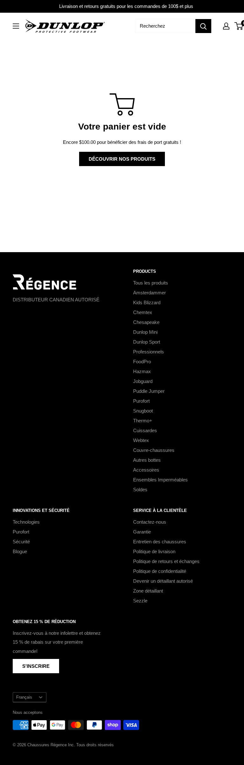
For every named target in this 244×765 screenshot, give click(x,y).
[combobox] (165, 26)
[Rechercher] (203, 26)
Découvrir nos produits (122, 159)
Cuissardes (145, 430)
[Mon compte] (226, 26)
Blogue (20, 551)
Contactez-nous (149, 522)
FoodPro (142, 361)
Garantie (142, 531)
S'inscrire (36, 666)
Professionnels (148, 351)
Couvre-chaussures (153, 450)
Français (24, 697)
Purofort (141, 401)
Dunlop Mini (145, 332)
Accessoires (146, 470)
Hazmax (142, 371)
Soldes (140, 489)
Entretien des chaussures (159, 541)
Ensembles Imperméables (160, 479)
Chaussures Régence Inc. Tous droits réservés (70, 744)
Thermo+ (142, 420)
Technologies (26, 522)
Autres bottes (147, 460)
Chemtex (142, 312)
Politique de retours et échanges (166, 561)
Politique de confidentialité (159, 571)
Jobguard (142, 381)
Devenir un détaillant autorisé (163, 581)
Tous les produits (150, 282)
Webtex (141, 440)
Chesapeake (146, 322)
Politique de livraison (154, 551)
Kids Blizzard (146, 302)
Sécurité (21, 541)
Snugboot (143, 410)
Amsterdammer (149, 292)
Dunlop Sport (146, 342)
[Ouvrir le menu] (16, 26)
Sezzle (140, 600)
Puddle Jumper (149, 391)
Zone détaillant (148, 591)
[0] (239, 26)
